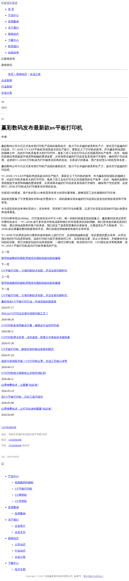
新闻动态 (21, 74)
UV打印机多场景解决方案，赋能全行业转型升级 (30, 325)
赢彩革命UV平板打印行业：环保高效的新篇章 (28, 301)
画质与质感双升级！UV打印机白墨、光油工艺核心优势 (34, 361)
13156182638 (8, 427)
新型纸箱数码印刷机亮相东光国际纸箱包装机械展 (30, 258)
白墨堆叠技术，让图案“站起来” (20, 384)
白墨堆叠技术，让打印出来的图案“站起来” (26, 408)
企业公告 (35, 74)
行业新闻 (6, 86)
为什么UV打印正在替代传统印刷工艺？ (24, 313)
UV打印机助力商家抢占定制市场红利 (23, 373)
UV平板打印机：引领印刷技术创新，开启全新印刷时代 (34, 270)
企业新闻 (6, 80)
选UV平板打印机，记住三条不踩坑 (22, 396)
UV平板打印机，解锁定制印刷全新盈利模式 (27, 349)
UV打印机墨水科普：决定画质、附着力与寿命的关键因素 (35, 337)
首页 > (12, 74)
